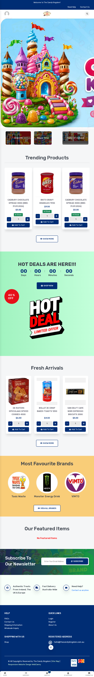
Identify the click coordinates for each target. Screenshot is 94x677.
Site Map (55, 661)
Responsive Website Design (19, 664)
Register (52, 622)
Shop (6, 642)
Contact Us (9, 622)
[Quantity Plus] (27, 219)
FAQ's (6, 619)
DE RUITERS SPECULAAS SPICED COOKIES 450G (18, 411)
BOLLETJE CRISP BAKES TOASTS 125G (47, 409)
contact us (85, 7)
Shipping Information (13, 625)
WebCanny (36, 664)
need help (72, 7)
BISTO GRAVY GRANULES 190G (47, 201)
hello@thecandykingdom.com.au (69, 642)
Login (50, 619)
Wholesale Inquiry (11, 628)
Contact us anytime (80, 590)
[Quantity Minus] (9, 219)
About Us (52, 625)
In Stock (18, 215)
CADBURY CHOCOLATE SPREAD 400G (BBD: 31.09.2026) (18, 203)
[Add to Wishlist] (18, 194)
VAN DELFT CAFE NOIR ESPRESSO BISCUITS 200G (75, 411)
